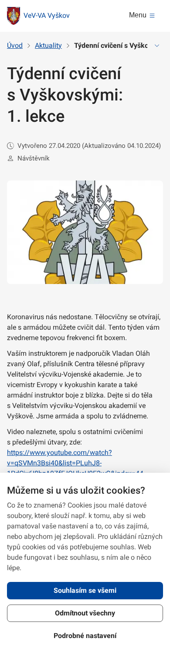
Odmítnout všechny (85, 613)
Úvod (15, 45)
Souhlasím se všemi (85, 590)
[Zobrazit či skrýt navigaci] (157, 45)
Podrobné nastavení (85, 636)
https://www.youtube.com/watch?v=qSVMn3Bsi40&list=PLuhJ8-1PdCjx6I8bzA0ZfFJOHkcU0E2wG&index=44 (75, 463)
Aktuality (48, 45)
